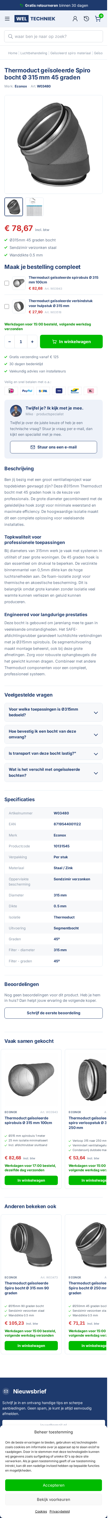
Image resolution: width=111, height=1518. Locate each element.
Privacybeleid (60, 1511)
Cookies (41, 1511)
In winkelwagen (75, 341)
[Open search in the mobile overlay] (53, 36)
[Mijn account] (75, 18)
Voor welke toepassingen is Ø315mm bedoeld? (43, 712)
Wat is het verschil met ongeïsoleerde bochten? (44, 772)
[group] (53, 144)
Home (12, 53)
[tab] (13, 207)
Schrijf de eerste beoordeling (53, 1013)
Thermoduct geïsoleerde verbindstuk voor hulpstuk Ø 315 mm (61, 303)
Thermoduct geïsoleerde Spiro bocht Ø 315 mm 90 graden (27, 1288)
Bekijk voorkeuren (53, 1499)
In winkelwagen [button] (31, 1180)
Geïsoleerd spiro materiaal (70, 53)
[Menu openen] (7, 18)
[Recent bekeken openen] (86, 18)
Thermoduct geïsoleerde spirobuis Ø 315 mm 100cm (63, 279)
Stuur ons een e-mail (57, 447)
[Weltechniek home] (34, 18)
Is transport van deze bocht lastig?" (42, 753)
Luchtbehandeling (33, 53)
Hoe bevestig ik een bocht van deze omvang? (42, 734)
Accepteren (54, 1485)
